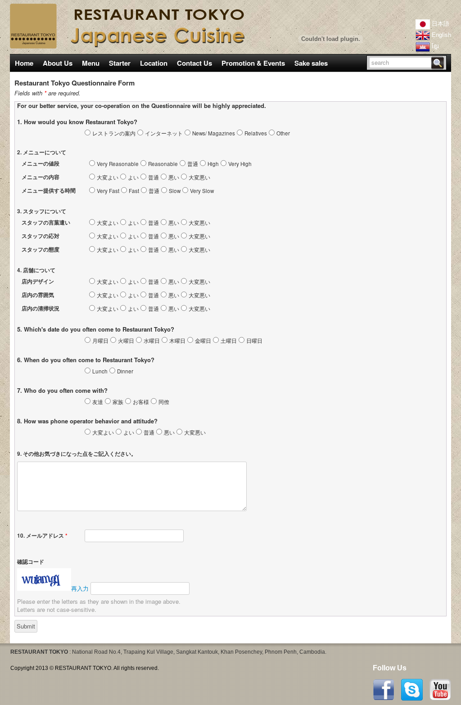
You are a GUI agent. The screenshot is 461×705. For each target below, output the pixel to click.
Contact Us (194, 63)
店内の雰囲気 (38, 295)
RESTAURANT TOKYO (83, 668)
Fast (134, 190)
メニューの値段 (40, 163)
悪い (173, 177)
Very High (240, 163)
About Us (57, 63)
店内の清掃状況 (40, 308)
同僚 (163, 401)
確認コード (30, 562)
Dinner (125, 371)
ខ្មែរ (434, 45)
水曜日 (152, 340)
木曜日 (177, 340)
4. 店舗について (36, 270)
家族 (118, 401)
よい (133, 177)
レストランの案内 (114, 133)
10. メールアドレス (42, 535)
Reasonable (163, 163)
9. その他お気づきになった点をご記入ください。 (76, 454)
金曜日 (203, 340)
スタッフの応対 (40, 236)
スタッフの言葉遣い (46, 222)
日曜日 (254, 340)
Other (283, 133)
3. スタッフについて (41, 211)
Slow (175, 190)
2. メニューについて (41, 152)
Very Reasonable (118, 163)
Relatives (255, 133)
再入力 (80, 588)
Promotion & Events (253, 63)
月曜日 (100, 340)
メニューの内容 (40, 177)
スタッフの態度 (40, 249)
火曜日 (126, 340)
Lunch (100, 371)
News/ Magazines (213, 133)
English (440, 34)
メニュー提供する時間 (49, 190)
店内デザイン (38, 281)
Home (24, 63)
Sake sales (311, 63)
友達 (97, 401)
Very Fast (108, 190)
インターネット (164, 133)
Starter (120, 63)
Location (153, 63)
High (213, 163)
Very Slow (202, 190)
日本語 (439, 23)
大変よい (107, 177)
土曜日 (229, 340)
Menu (88, 63)
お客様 (141, 401)
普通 (192, 163)
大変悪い (199, 177)
